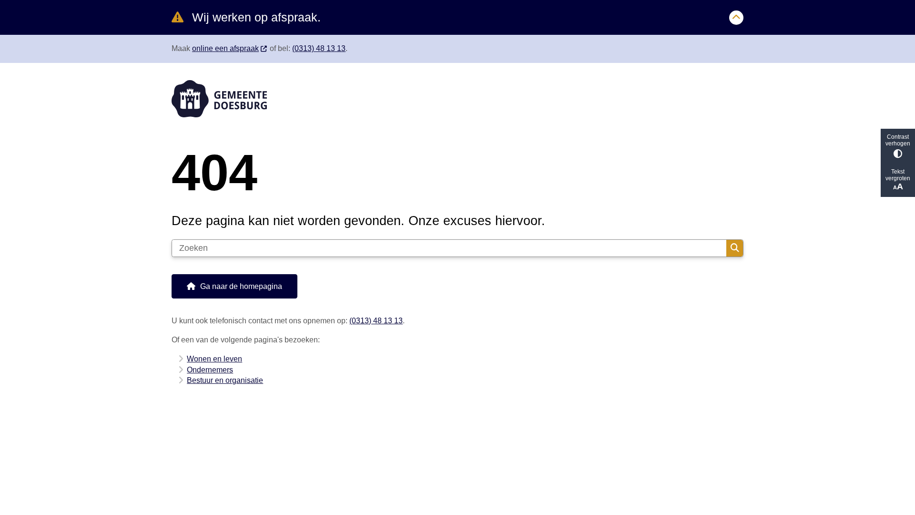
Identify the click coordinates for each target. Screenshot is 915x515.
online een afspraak (225, 48)
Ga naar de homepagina (241, 286)
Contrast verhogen (897, 140)
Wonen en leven (214, 359)
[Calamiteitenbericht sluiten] (736, 17)
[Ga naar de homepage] (453, 99)
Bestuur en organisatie (225, 380)
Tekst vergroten (897, 175)
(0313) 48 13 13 (319, 48)
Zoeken (734, 248)
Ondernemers (210, 370)
